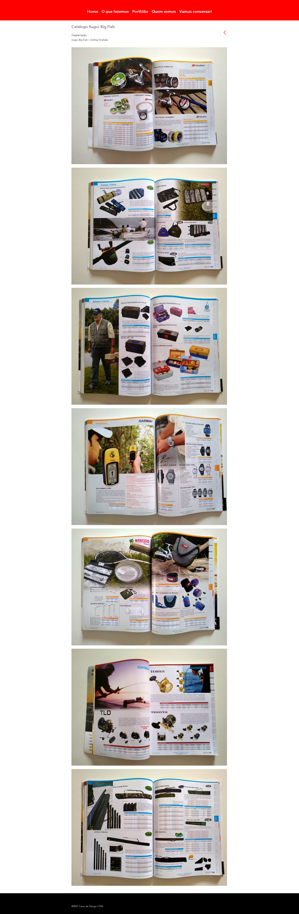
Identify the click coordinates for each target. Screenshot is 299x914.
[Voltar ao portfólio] (224, 32)
